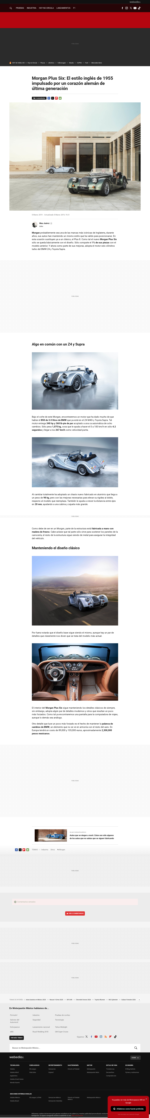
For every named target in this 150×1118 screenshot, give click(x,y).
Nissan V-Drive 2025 (56, 1000)
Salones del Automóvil (14, 1021)
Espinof (51, 1072)
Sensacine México (55, 1097)
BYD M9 (70, 1000)
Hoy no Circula (32, 63)
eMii (11, 1032)
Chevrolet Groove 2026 (83, 1000)
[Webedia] (135, 1)
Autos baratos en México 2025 (36, 1000)
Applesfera (13, 1076)
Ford (86, 63)
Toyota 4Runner (100, 1000)
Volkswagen (62, 63)
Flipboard (56, 98)
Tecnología (59, 1020)
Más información (77, 1115)
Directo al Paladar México (73, 1098)
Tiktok (139, 8)
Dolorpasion (15, 1027)
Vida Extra (32, 1072)
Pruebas (20, 8)
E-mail (60, 98)
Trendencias (110, 1069)
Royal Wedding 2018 (40, 1032)
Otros (53, 850)
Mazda (71, 63)
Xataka (12, 1069)
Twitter (130, 8)
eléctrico (51, 63)
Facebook (122, 8)
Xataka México (15, 1097)
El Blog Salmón (130, 1069)
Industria (31, 8)
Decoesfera (110, 1072)
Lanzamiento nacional (41, 1027)
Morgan (62, 850)
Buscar (136, 1048)
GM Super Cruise (61, 1032)
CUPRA (79, 63)
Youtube (135, 8)
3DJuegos (32, 1069)
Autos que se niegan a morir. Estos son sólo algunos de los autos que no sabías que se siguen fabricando (92, 836)
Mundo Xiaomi (15, 1082)
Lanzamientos (63, 8)
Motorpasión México (93, 1097)
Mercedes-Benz (96, 63)
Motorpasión (91, 1069)
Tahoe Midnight (61, 1027)
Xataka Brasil (14, 1101)
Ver (76, 913)
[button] (45, 223)
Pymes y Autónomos (132, 1072)
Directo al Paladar (73, 1069)
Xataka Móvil (14, 1072)
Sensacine (52, 1069)
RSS (106, 1036)
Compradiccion (111, 1076)
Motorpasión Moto (93, 1072)
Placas (42, 63)
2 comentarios (40, 98)
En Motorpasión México (78, 832)
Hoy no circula (46, 8)
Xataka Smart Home (16, 1079)
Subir (134, 1058)
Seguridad (36, 1020)
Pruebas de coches (62, 1015)
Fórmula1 (13, 1015)
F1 (74, 8)
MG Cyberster (113, 1000)
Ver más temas (16, 1038)
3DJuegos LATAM (35, 1097)
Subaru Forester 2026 (128, 1000)
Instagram (126, 8)
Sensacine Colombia (55, 1101)
